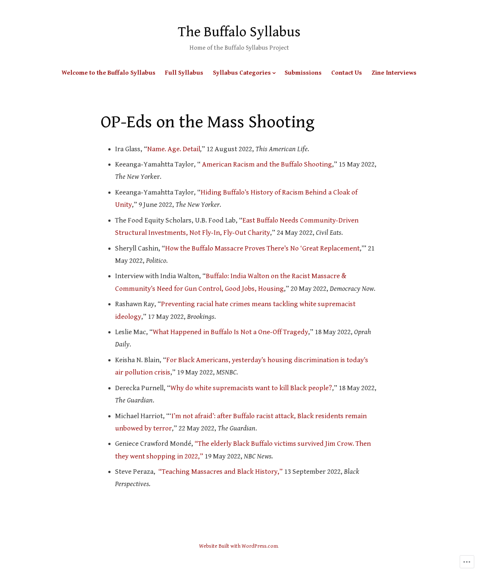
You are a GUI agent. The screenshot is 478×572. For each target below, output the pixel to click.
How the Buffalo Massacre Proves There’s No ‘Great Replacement (262, 248)
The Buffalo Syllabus (239, 32)
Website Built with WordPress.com (238, 546)
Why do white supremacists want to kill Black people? (251, 388)
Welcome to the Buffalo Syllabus (108, 73)
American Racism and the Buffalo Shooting (266, 164)
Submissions (303, 73)
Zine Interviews (394, 73)
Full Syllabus (184, 73)
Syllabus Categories (242, 73)
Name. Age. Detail (173, 149)
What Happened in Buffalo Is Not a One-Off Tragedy (230, 332)
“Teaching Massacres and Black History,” (220, 471)
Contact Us (346, 73)
